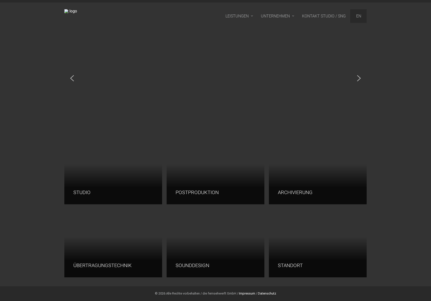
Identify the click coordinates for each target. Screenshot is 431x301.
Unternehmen (275, 16)
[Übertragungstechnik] (111, 243)
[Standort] (315, 243)
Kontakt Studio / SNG (324, 16)
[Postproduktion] (213, 170)
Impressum (247, 293)
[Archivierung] (315, 170)
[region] (215, 78)
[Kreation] (213, 243)
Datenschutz (267, 293)
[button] (72, 78)
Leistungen (237, 16)
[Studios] (111, 170)
